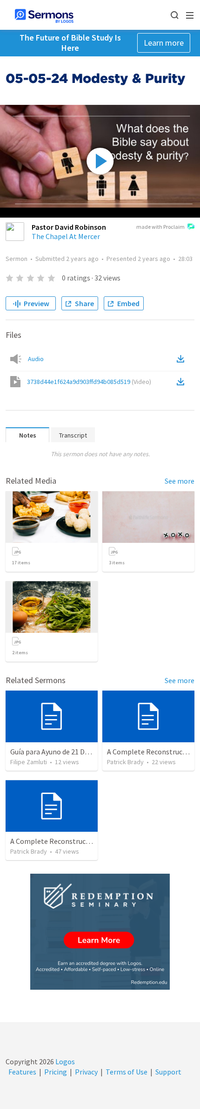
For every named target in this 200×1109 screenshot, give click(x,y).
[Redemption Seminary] (100, 932)
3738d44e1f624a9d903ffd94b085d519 (89, 381)
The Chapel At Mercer (66, 236)
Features (22, 1071)
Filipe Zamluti (28, 762)
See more (179, 481)
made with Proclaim (160, 226)
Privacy (86, 1071)
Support (168, 1071)
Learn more (164, 42)
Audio (36, 359)
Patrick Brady (125, 762)
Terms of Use (126, 1071)
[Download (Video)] (182, 382)
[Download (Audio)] (182, 359)
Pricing (55, 1071)
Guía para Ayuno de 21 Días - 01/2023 (67, 751)
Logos (64, 1061)
